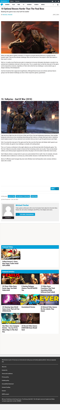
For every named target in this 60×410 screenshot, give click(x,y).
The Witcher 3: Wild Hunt (22, 196)
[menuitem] (4, 1)
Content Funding (6, 387)
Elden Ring (34, 196)
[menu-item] (7, 4)
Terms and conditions (7, 373)
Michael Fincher (7, 14)
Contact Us (4, 370)
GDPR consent (5, 394)
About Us (4, 366)
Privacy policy (5, 377)
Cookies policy (5, 380)
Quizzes (17, 1)
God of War (11, 196)
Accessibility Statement (8, 383)
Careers (4, 390)
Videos (12, 1)
